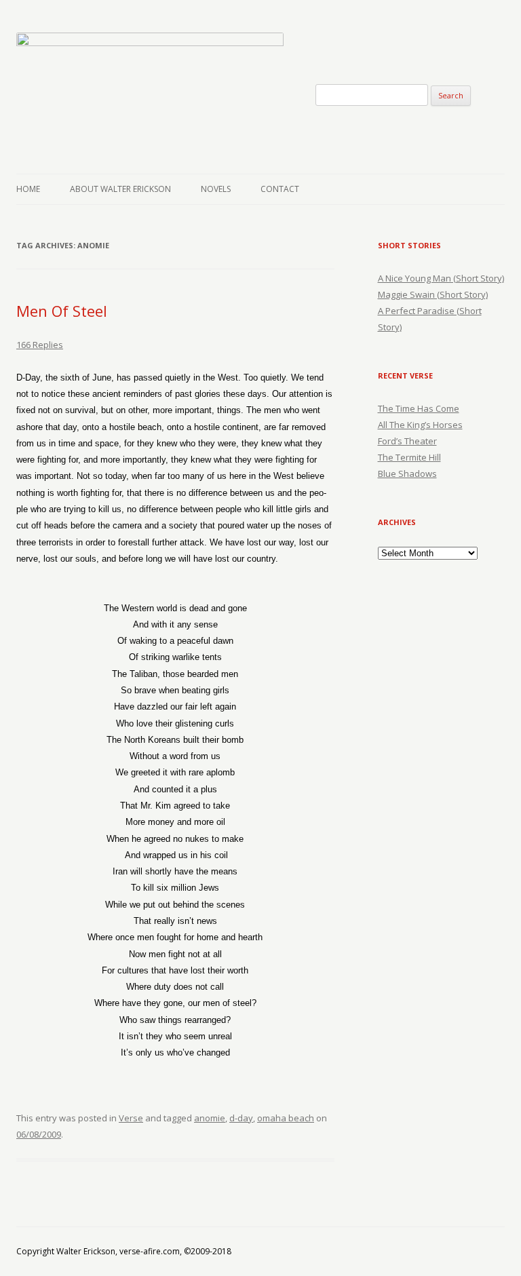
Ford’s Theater (407, 441)
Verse (131, 1118)
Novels (216, 189)
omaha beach (285, 1118)
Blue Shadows (407, 473)
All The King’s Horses (420, 425)
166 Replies (39, 345)
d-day (241, 1118)
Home (28, 189)
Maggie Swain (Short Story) (433, 294)
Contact (279, 189)
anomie (209, 1118)
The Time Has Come (418, 408)
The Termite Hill (409, 457)
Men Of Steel (61, 311)
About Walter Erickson (120, 189)
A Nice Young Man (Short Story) (441, 278)
